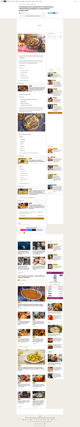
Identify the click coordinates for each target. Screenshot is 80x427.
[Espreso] (30, 419)
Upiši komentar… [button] (24, 280)
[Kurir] (23, 419)
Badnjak (24, 224)
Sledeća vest (40, 215)
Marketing (33, 421)
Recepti (24, 4)
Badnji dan (21, 55)
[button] (43, 13)
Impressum (30, 421)
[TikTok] (55, 37)
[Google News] (60, 37)
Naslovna (20, 4)
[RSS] (57, 37)
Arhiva (39, 421)
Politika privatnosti (43, 421)
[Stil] (2, 1)
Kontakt (37, 421)
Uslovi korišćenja (49, 421)
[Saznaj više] (61, 301)
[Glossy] (37, 419)
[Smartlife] (44, 419)
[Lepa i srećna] (40, 419)
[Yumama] (52, 419)
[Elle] (34, 419)
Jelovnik (28, 224)
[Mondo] (26, 419)
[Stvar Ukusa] (56, 419)
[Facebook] (49, 37)
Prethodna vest (23, 215)
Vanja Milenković (22, 12)
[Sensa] (48, 419)
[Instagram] (52, 37)
